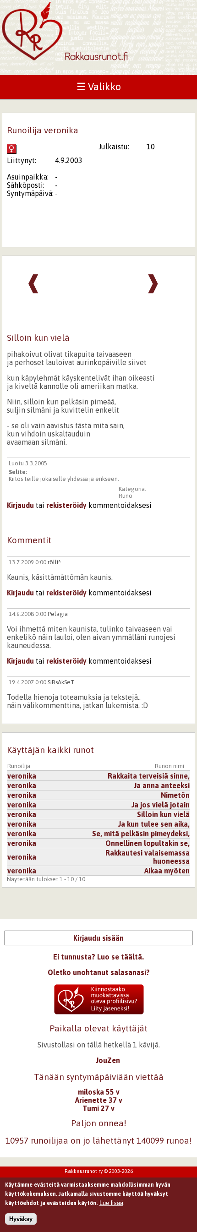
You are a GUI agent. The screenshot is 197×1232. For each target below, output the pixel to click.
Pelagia (58, 614)
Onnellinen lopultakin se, (147, 843)
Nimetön (175, 795)
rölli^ (54, 562)
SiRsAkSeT (61, 682)
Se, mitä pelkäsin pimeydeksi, (141, 833)
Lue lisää (111, 1202)
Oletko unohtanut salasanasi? (99, 972)
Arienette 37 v (98, 1100)
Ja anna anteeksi (162, 785)
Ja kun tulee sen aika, (154, 824)
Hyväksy (21, 1219)
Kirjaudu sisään (98, 938)
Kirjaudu (20, 505)
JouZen (108, 1060)
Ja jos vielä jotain (160, 805)
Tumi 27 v (98, 1108)
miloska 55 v (99, 1092)
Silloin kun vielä (163, 814)
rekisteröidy (66, 505)
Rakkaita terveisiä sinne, (149, 776)
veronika (21, 776)
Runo (125, 495)
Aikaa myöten (167, 871)
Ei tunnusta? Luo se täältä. (98, 957)
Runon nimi (169, 766)
